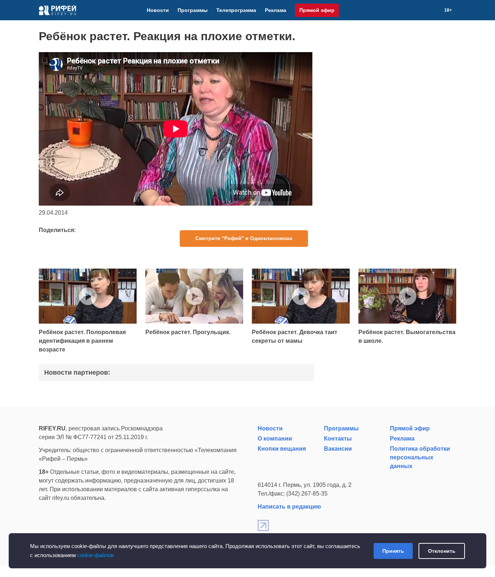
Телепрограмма (236, 10)
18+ (448, 10)
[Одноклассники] (427, 10)
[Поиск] (435, 10)
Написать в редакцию (289, 507)
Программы (193, 10)
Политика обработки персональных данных (420, 457)
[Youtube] (418, 10)
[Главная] (57, 10)
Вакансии (338, 449)
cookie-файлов (95, 555)
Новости (158, 10)
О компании (275, 438)
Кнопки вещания (282, 449)
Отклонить (442, 551)
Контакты (338, 438)
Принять (393, 551)
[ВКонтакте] (409, 10)
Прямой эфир (316, 10)
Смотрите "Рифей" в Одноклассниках (243, 238)
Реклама (275, 10)
